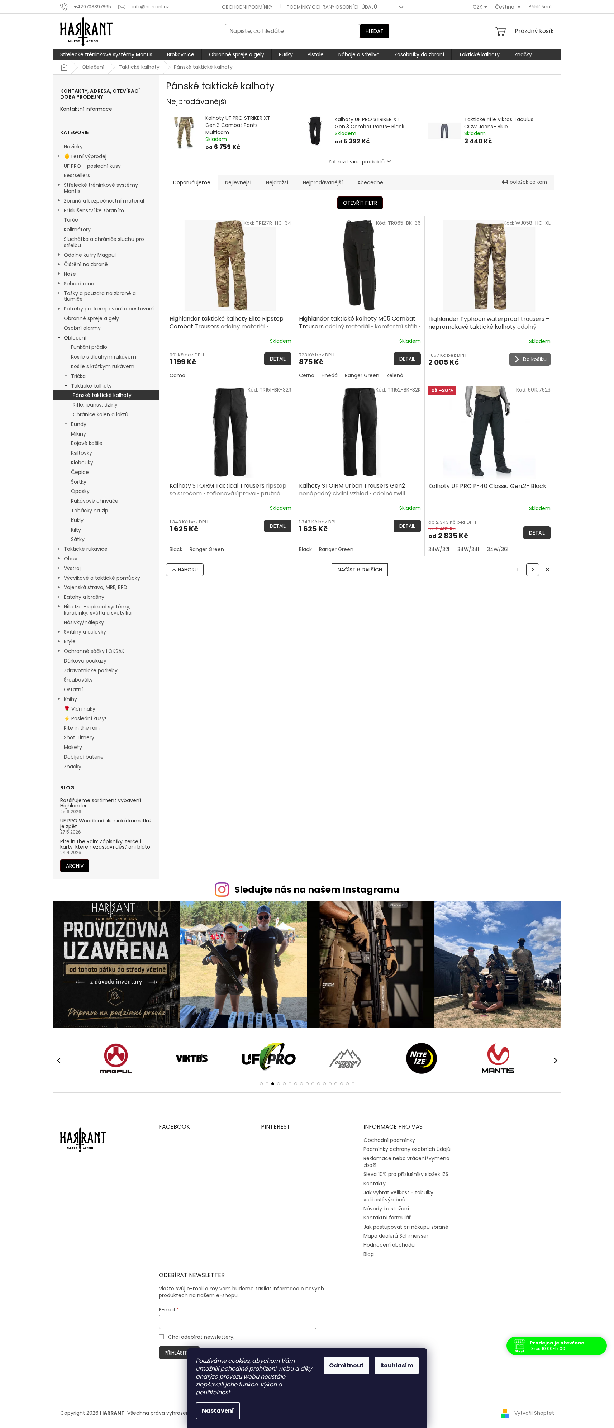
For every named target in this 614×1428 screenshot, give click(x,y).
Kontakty (374, 1183)
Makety (73, 747)
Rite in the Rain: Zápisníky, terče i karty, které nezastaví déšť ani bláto (105, 844)
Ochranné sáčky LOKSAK (94, 651)
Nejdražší (277, 182)
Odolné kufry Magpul (90, 254)
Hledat (375, 31)
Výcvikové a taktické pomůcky (102, 578)
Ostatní (73, 689)
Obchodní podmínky (247, 7)
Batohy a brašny (84, 597)
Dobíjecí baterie (84, 756)
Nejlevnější (238, 182)
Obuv (70, 558)
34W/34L (468, 549)
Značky (72, 766)
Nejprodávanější (323, 182)
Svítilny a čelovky (85, 631)
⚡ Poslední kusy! (85, 718)
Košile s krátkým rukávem (102, 366)
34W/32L (439, 549)
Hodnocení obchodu (389, 1244)
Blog (368, 1254)
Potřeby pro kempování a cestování (109, 308)
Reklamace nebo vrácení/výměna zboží (406, 1162)
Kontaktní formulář (387, 1217)
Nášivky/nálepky (84, 622)
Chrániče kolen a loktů (100, 414)
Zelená (394, 375)
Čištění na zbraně (86, 264)
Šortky (78, 481)
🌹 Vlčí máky (79, 708)
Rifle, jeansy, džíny (95, 404)
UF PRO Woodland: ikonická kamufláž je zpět (106, 823)
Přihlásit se (179, 1352)
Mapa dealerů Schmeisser (395, 1235)
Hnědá (330, 375)
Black (176, 549)
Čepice (80, 472)
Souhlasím (396, 1365)
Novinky (73, 146)
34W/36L (498, 549)
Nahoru (188, 569)
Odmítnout (346, 1365)
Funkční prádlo (89, 347)
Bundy (78, 424)
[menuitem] (106, 54)
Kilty (76, 529)
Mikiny (78, 433)
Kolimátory (77, 229)
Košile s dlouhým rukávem (103, 356)
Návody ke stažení (386, 1208)
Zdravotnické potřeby (91, 670)
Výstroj (72, 568)
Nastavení (218, 1410)
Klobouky (82, 462)
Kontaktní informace (86, 109)
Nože (70, 273)
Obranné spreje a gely (91, 318)
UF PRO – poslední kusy (92, 166)
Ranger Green (362, 375)
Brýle (70, 641)
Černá (306, 375)
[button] (261, 1083)
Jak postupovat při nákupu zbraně (405, 1226)
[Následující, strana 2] (532, 569)
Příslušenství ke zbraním (94, 210)
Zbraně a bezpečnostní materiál (104, 200)
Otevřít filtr (360, 203)
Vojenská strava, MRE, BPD (95, 587)
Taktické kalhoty (91, 385)
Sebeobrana (79, 283)
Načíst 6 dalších (360, 569)
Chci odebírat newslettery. (201, 1337)
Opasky (80, 491)
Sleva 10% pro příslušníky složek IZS (405, 1174)
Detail (278, 358)
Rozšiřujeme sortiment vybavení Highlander (100, 803)
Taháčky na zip (89, 510)
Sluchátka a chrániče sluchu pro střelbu (104, 242)
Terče (71, 219)
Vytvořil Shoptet (534, 1413)
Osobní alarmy (82, 328)
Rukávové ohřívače (94, 500)
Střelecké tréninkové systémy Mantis (101, 188)
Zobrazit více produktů (356, 161)
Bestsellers (77, 175)
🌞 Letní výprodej (85, 156)
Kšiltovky (81, 452)
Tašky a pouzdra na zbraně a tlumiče (100, 296)
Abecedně (370, 182)
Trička (78, 376)
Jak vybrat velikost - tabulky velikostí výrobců (398, 1196)
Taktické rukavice (86, 548)
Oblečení (75, 337)
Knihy (70, 699)
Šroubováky (78, 679)
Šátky (78, 539)
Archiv (75, 865)
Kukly (77, 520)
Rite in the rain (82, 727)
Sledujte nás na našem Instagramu (316, 889)
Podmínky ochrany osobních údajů (332, 7)
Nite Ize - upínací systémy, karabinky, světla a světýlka (98, 609)
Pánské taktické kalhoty (102, 395)
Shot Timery (79, 737)
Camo (177, 375)
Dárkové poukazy (85, 660)
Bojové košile (87, 443)
